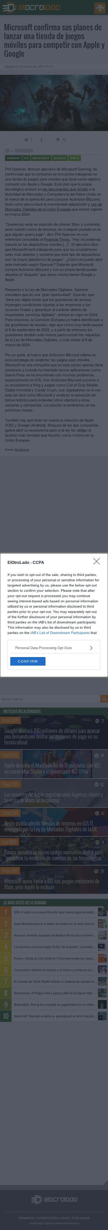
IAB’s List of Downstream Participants (60, 633)
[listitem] (54, 648)
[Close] (98, 563)
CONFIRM (28, 661)
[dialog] (54, 615)
